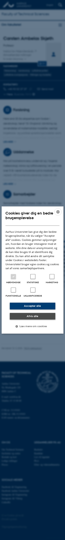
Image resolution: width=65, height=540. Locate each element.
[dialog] (33, 270)
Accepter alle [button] (32, 305)
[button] (32, 326)
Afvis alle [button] (32, 316)
